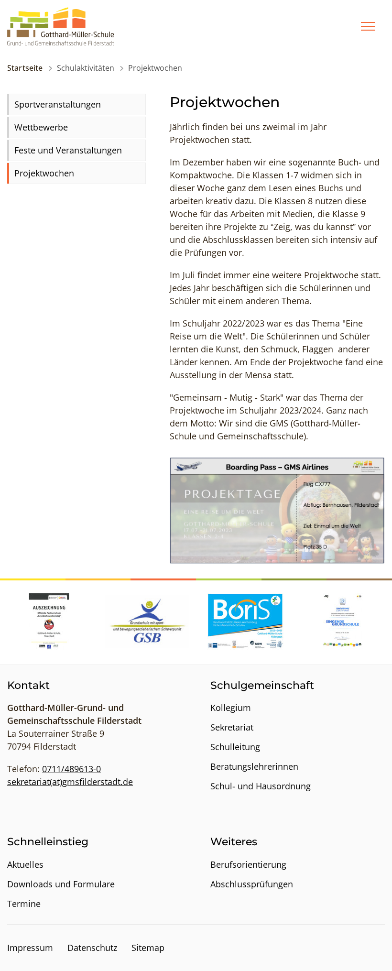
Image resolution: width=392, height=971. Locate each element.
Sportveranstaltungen (57, 104)
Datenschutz (92, 947)
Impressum (30, 947)
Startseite (25, 68)
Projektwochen (44, 173)
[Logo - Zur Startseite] (60, 25)
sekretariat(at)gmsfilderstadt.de (70, 781)
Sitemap (147, 947)
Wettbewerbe (41, 127)
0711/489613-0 (71, 769)
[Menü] (368, 26)
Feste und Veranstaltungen (68, 150)
